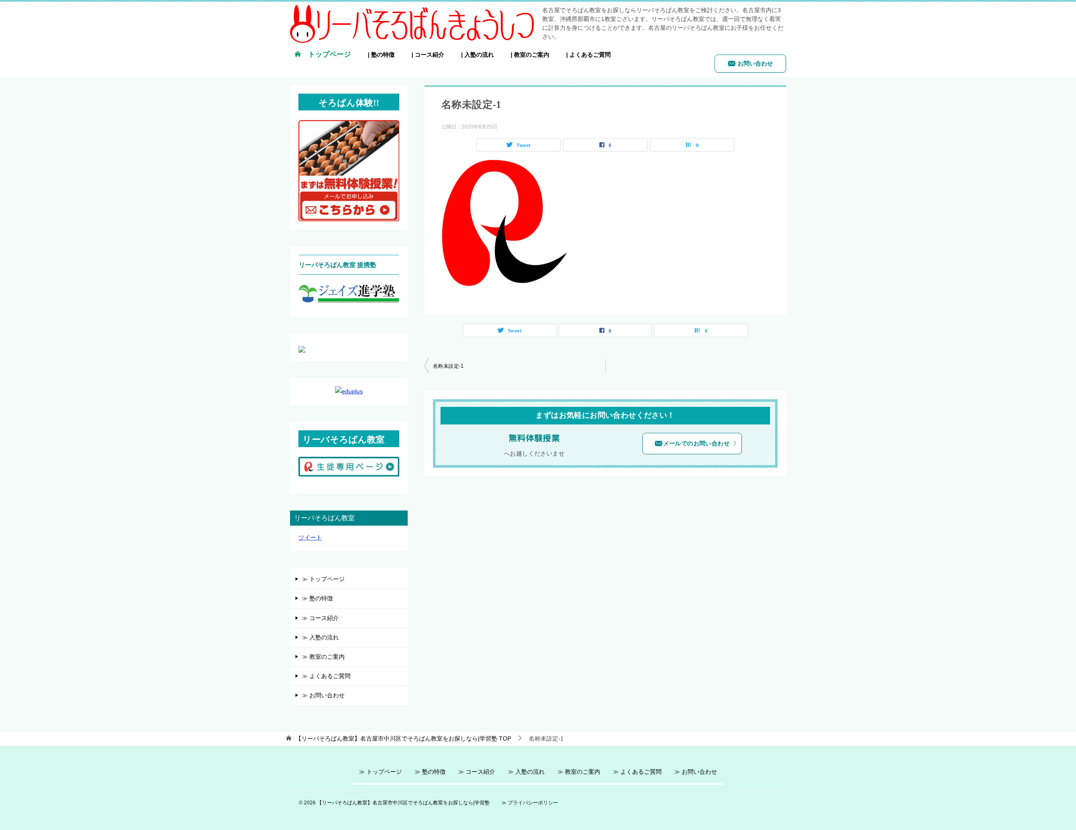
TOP (403, 738)
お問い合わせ (754, 63)
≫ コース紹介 (320, 618)
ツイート (310, 537)
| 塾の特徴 (381, 54)
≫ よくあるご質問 (326, 676)
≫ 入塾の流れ (320, 637)
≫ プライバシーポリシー (529, 802)
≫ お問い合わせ (323, 695)
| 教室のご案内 (530, 54)
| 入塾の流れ (477, 54)
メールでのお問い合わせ (696, 443)
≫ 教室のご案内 (323, 656)
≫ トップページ (323, 579)
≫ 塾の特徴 (317, 598)
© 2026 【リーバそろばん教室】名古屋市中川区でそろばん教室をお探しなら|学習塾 (394, 802)
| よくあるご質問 (588, 54)
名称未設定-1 (448, 366)
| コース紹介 (427, 54)
